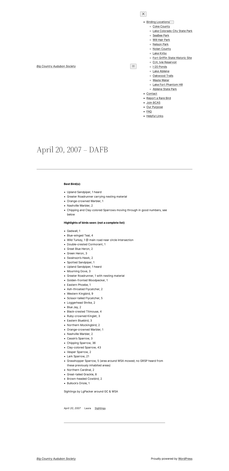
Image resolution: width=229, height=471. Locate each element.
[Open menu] (133, 66)
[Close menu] (143, 14)
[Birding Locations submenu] (171, 22)
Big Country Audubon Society (56, 66)
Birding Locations (157, 21)
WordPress (185, 458)
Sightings (100, 408)
